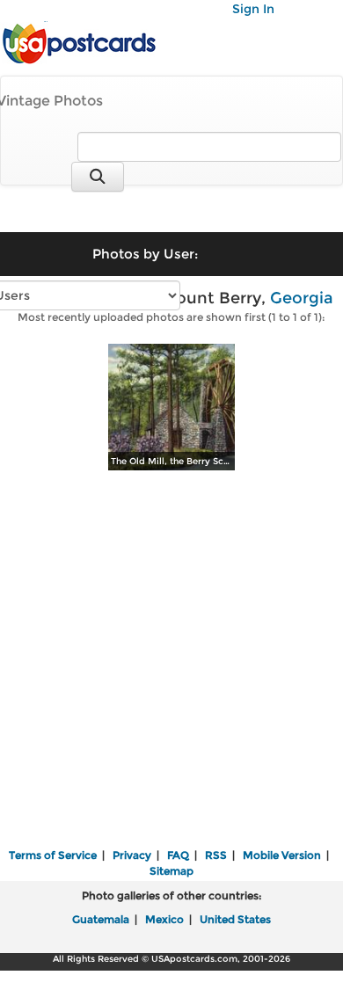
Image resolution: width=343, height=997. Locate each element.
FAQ (178, 855)
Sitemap (171, 870)
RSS (216, 855)
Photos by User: (145, 253)
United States (235, 919)
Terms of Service (53, 855)
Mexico (164, 919)
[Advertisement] (171, 661)
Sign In (253, 9)
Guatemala (100, 919)
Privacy (132, 855)
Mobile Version (282, 855)
